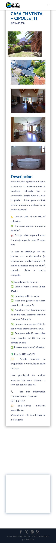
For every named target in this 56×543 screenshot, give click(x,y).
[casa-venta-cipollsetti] (28, 170)
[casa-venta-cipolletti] (28, 84)
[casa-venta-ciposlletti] (28, 141)
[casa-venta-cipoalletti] (28, 113)
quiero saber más (28, 506)
